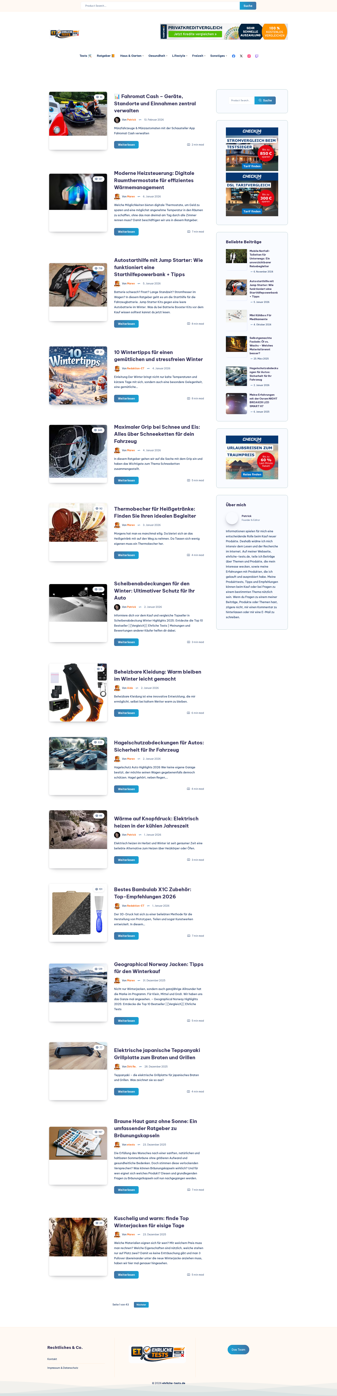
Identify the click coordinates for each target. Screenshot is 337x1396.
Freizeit (197, 56)
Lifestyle (178, 56)
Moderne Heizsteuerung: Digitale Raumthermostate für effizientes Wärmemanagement (154, 180)
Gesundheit (156, 56)
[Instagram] (249, 55)
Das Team (238, 1349)
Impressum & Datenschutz (62, 1367)
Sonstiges (217, 56)
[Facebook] (233, 55)
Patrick (247, 516)
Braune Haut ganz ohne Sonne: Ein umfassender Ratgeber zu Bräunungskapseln (155, 1128)
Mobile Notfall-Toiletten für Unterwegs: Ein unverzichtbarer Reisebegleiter (260, 258)
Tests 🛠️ (86, 56)
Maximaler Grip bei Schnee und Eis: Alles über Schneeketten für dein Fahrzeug (157, 434)
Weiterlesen (128, 146)
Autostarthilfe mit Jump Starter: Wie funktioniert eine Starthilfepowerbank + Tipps (264, 289)
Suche (248, 6)
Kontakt (52, 1359)
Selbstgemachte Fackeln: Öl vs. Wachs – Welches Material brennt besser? (261, 345)
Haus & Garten (130, 56)
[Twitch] (256, 55)
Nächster (141, 1304)
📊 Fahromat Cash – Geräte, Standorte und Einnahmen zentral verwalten (155, 103)
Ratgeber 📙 (106, 56)
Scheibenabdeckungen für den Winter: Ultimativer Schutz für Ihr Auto (154, 590)
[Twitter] (241, 55)
